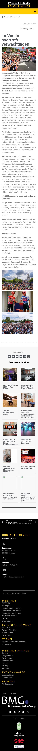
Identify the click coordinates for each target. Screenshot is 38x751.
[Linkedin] (10, 712)
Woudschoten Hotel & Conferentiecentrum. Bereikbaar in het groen (28, 497)
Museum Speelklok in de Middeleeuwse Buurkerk (8, 469)
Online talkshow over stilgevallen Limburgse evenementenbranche (11, 442)
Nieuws (33, 24)
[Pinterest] (28, 712)
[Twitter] (19, 712)
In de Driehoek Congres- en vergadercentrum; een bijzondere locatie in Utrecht (27, 414)
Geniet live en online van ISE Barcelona (26, 441)
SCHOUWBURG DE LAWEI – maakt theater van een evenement (10, 496)
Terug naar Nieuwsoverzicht (12, 17)
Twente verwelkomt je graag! (8, 412)
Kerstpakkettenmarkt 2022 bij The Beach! (11, 387)
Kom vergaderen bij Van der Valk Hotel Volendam (27, 387)
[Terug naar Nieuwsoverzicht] (3, 17)
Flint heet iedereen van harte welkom (28, 467)
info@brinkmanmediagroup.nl (13, 577)
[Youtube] (23, 712)
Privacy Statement (9, 693)
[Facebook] (15, 712)
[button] (35, 11)
